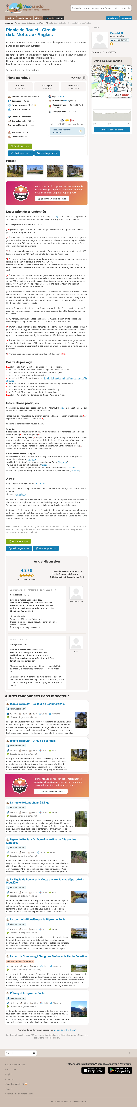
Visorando (9, 23)
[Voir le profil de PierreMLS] (100, 40)
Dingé (66, 100)
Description (21, 494)
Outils (9, 18)
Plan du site (10, 1069)
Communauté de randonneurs (19, 1093)
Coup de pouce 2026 (14, 1084)
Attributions (96, 97)
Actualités (9, 1079)
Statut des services (59, 1101)
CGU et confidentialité (15, 1064)
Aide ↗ (38, 18)
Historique (40, 483)
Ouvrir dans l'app (21, 146)
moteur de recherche (63, 1030)
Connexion (126, 18)
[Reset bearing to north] (128, 78)
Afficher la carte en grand (111, 129)
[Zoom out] (128, 73)
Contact (8, 1089)
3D (123, 95)
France (61, 96)
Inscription (113, 18)
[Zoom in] (128, 68)
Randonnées (24, 18)
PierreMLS (116, 33)
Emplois (8, 1074)
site (62, 408)
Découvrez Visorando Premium (62, 131)
